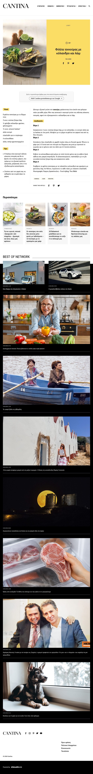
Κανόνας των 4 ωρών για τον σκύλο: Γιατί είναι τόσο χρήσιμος (21, 716)
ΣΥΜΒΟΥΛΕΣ (8, 228)
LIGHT (68, 25)
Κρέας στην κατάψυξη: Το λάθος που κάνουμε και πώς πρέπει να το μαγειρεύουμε (27, 592)
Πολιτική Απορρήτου (68, 745)
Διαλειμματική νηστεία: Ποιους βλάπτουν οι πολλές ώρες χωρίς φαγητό (23, 348)
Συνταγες (41, 6)
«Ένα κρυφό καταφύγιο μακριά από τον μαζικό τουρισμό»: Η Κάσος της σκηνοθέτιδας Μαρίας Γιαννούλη (33, 470)
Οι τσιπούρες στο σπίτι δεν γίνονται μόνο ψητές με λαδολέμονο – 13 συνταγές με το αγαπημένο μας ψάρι (35, 236)
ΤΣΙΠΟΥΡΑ (50, 178)
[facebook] (63, 63)
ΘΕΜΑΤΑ (29, 228)
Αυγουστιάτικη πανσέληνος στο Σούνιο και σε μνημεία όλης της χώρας (23, 531)
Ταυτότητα (65, 751)
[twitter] (73, 63)
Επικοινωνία (65, 748)
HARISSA (36, 178)
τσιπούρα (56, 110)
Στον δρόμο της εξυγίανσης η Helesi (14, 289)
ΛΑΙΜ (43, 178)
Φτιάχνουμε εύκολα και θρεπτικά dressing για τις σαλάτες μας (79, 233)
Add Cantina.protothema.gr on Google (45, 98)
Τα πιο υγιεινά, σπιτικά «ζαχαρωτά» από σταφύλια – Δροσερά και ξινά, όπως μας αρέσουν (12, 236)
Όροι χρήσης (66, 742)
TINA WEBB (68, 59)
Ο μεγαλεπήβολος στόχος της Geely (60, 289)
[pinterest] (68, 63)
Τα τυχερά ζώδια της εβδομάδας (12, 409)
